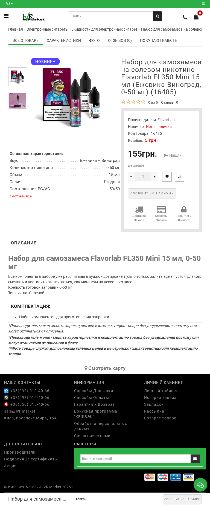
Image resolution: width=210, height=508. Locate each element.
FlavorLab (166, 120)
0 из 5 (152, 102)
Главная (15, 29)
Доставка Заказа (139, 218)
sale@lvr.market (20, 411)
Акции (10, 466)
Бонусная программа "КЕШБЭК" (95, 414)
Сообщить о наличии (182, 499)
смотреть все (21, 196)
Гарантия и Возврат (183, 218)
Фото (94, 40)
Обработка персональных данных (100, 426)
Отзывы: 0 (169, 102)
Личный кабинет (161, 391)
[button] (17, 62)
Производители (20, 452)
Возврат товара (160, 418)
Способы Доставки (93, 391)
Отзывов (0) (120, 40)
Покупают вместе (158, 40)
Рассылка (154, 411)
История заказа (160, 397)
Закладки (154, 404)
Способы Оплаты (161, 218)
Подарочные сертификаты (31, 459)
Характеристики (64, 40)
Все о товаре (26, 40)
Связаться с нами (92, 436)
